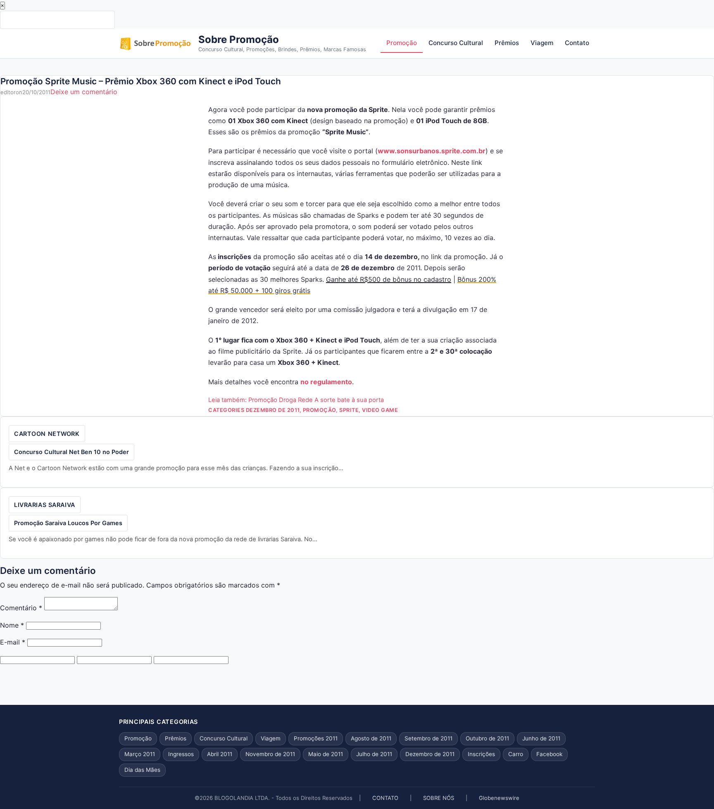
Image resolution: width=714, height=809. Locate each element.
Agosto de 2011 (371, 738)
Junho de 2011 (541, 738)
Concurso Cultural (455, 43)
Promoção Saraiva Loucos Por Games (68, 522)
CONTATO (385, 798)
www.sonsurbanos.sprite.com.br (432, 151)
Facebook (549, 754)
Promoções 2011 (316, 738)
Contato (577, 43)
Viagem (542, 43)
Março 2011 (139, 754)
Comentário (21, 608)
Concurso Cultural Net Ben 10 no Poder (71, 451)
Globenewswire (499, 798)
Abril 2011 (219, 754)
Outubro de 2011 (487, 738)
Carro (515, 754)
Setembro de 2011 (428, 738)
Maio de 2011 (325, 754)
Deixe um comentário (83, 92)
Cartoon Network (47, 433)
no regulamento (326, 382)
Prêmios (507, 43)
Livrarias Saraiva (44, 504)
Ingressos (181, 754)
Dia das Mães (142, 769)
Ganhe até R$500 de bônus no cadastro (388, 279)
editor (8, 92)
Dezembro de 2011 (273, 410)
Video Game (380, 410)
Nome (12, 625)
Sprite (349, 410)
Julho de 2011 (374, 754)
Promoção (401, 43)
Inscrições (481, 754)
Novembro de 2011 (270, 754)
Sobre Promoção (238, 39)
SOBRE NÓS (438, 798)
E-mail (12, 642)
